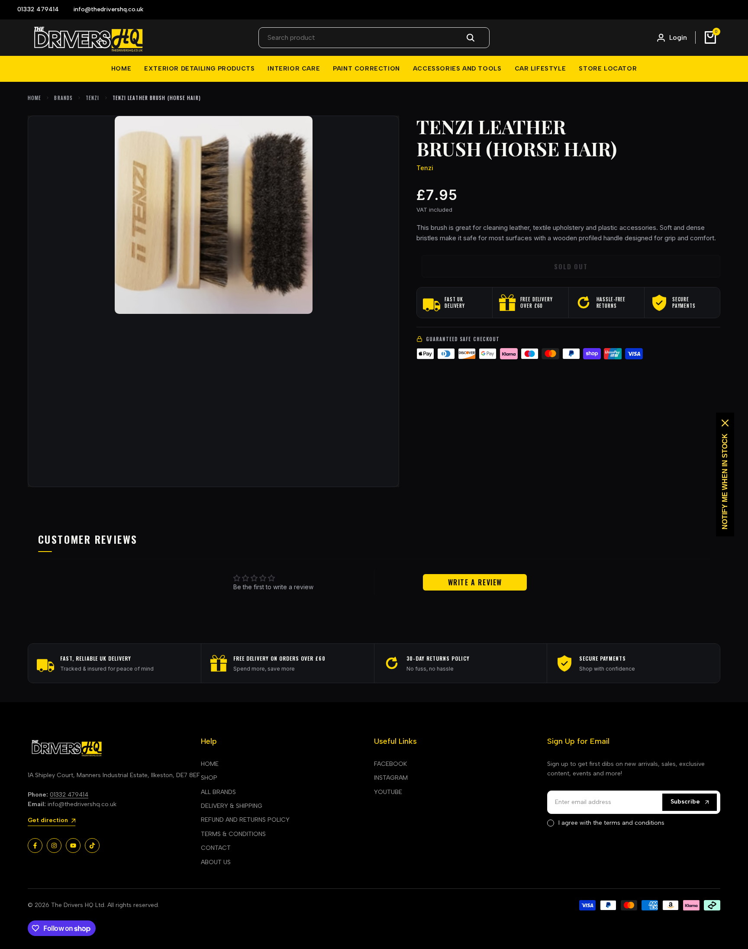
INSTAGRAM (391, 777)
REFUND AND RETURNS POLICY (245, 819)
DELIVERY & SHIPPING (231, 806)
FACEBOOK (390, 764)
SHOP (209, 777)
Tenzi (93, 97)
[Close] (725, 423)
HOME (210, 764)
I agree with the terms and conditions (611, 822)
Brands (63, 97)
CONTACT (216, 848)
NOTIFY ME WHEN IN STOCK (725, 481)
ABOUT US (216, 862)
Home (34, 97)
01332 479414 (69, 794)
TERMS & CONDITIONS (233, 834)
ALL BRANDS (218, 792)
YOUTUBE (388, 792)
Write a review (475, 582)
